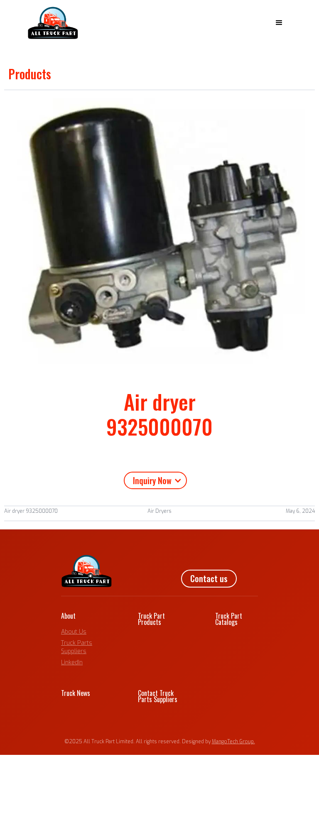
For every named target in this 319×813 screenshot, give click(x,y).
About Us (73, 632)
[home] (53, 22)
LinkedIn (72, 662)
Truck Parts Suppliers (76, 647)
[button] (279, 22)
